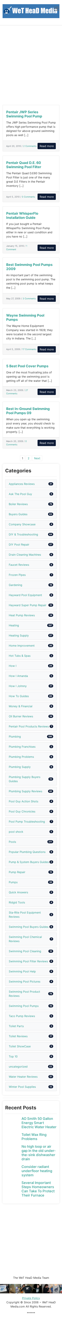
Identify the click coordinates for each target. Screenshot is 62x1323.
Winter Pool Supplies (22, 1086)
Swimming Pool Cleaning (25, 951)
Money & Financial (20, 706)
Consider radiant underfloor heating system (37, 1171)
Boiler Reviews (18, 504)
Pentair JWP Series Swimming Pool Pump (24, 114)
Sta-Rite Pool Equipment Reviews (25, 914)
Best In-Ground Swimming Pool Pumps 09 (28, 411)
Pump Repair (17, 872)
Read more (47, 146)
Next (37, 458)
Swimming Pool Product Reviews (24, 994)
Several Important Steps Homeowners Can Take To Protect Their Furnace (38, 1189)
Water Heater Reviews (23, 1076)
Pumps (13, 882)
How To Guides (19, 696)
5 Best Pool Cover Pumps (27, 366)
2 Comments (30, 146)
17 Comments (29, 349)
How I (12, 666)
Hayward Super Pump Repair (27, 605)
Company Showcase (22, 524)
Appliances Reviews (22, 484)
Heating (14, 625)
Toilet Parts (16, 1026)
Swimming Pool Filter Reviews (28, 961)
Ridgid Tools (17, 902)
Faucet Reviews (19, 564)
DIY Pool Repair (19, 544)
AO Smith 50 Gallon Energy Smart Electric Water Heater (39, 1123)
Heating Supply (19, 635)
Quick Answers (18, 892)
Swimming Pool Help (22, 971)
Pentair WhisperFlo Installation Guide (22, 215)
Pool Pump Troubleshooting (27, 821)
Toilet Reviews (18, 1036)
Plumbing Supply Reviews (25, 791)
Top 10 (13, 1056)
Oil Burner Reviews (21, 716)
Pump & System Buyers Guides (29, 862)
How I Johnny (18, 686)
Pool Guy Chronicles (22, 811)
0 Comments (28, 196)
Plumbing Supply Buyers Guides (24, 779)
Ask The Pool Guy (20, 494)
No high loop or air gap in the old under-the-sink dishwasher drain (39, 1152)
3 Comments (29, 298)
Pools (12, 841)
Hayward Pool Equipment (25, 595)
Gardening (15, 585)
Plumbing (15, 736)
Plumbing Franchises (22, 746)
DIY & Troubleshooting (23, 534)
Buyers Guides (18, 514)
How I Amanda (18, 676)
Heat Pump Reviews (22, 615)
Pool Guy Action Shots (23, 801)
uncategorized (18, 1066)
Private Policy (31, 1298)
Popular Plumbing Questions (27, 852)
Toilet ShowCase (20, 1046)
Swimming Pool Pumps (24, 1006)
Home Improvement (22, 645)
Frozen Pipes (17, 575)
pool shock (16, 831)
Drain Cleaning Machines (25, 554)
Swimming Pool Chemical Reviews (25, 939)
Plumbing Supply (20, 767)
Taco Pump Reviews (22, 1016)
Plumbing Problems (21, 756)
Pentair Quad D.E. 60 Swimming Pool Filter (23, 165)
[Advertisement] (31, 65)
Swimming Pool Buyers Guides (28, 927)
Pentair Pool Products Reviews (29, 726)
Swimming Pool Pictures (24, 981)
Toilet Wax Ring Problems (34, 1137)
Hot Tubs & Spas (19, 655)
